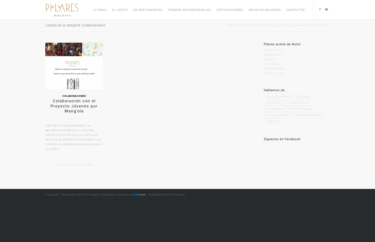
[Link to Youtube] (326, 9)
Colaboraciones (74, 95)
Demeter (269, 59)
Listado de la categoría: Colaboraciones (75, 25)
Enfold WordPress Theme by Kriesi (166, 194)
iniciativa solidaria (275, 109)
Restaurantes (273, 121)
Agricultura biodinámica (279, 96)
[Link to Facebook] (320, 9)
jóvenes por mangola (300, 109)
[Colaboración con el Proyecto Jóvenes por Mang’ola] (74, 66)
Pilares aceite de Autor (278, 115)
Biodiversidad (303, 96)
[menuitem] (99, 9)
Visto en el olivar (274, 73)
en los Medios (272, 64)
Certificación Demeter (298, 102)
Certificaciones (273, 50)
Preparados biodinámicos (308, 115)
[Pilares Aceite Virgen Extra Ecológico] (62, 9)
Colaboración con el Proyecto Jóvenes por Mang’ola (74, 106)
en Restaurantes (274, 68)
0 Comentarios (83, 164)
